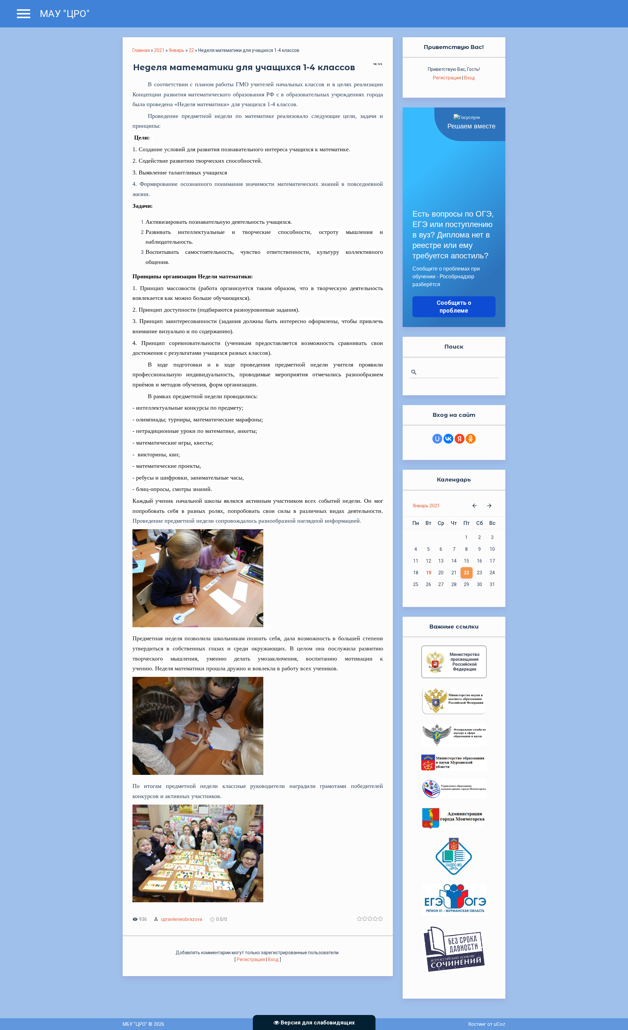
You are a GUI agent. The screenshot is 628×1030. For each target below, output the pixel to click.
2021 (159, 50)
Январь (176, 50)
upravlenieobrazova (181, 919)
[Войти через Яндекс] (459, 439)
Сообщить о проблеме (454, 306)
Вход (273, 959)
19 (428, 572)
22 (191, 50)
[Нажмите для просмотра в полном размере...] (201, 627)
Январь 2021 (426, 505)
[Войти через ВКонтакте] (448, 439)
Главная (141, 50)
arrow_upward (613, 1015)
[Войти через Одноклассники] (471, 439)
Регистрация (251, 959)
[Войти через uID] (437, 439)
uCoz (499, 1024)
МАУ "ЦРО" (65, 13)
